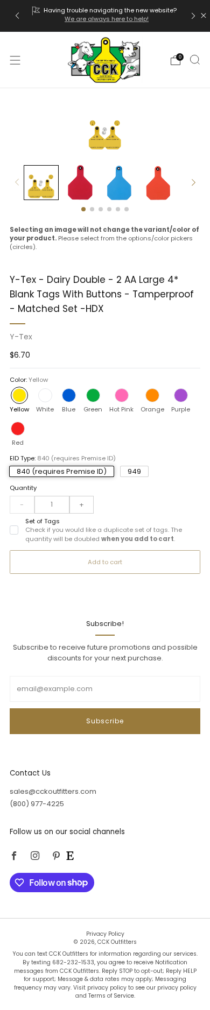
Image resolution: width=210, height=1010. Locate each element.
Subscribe (105, 721)
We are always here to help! (107, 19)
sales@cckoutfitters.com (53, 791)
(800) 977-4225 (37, 804)
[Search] (195, 59)
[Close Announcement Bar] (203, 16)
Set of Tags (103, 530)
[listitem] (105, 16)
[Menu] (15, 60)
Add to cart (105, 562)
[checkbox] (14, 529)
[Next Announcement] (193, 16)
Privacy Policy (105, 934)
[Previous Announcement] (17, 16)
